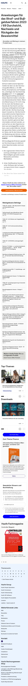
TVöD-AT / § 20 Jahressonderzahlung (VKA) (12, 226)
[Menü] (10, 2)
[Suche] (22, 2)
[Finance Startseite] (4, 3)
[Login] (25, 2)
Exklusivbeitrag (7, 391)
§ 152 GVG (21, 63)
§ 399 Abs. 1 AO (20, 53)
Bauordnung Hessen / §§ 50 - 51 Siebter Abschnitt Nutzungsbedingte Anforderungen (13, 325)
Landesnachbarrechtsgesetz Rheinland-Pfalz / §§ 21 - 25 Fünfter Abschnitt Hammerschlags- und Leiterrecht (13, 307)
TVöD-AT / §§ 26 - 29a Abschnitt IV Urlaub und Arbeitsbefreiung (14, 206)
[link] (3, 8)
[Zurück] (19, 396)
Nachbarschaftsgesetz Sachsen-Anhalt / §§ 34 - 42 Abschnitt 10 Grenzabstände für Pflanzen (14, 262)
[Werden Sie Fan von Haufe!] (2, 641)
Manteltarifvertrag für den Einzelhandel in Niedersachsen (14, 340)
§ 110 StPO (9, 63)
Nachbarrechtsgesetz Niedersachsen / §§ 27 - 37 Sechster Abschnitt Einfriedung (14, 255)
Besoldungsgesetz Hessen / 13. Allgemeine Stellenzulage (14, 276)
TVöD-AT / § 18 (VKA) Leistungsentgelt (13, 241)
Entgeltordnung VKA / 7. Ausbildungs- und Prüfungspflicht (14, 270)
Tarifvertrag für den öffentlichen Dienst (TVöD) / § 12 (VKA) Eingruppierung (13, 213)
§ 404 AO (20, 94)
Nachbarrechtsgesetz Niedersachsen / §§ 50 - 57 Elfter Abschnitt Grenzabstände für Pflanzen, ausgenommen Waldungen (14, 333)
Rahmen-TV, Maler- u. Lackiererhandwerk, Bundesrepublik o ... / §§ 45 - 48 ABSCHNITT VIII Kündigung (14, 247)
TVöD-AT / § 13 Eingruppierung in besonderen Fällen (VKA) (14, 283)
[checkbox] (4, 508)
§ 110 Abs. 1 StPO (7, 55)
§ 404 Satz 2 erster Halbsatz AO (14, 56)
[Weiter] (23, 396)
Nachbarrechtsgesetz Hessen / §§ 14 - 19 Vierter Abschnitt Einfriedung (13, 347)
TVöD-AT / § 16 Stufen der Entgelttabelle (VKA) (13, 219)
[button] (14, 190)
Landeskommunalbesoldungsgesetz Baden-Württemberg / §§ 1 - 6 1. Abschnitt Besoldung (13, 234)
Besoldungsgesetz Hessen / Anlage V (12, 289)
